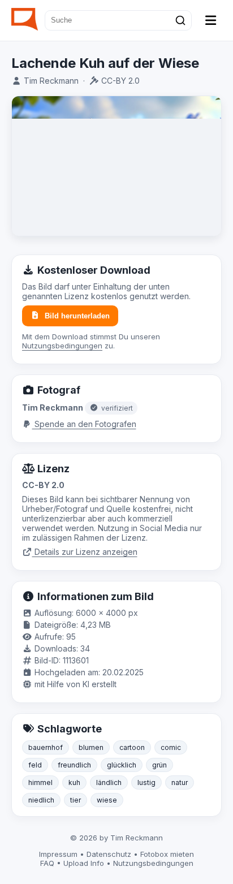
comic (171, 747)
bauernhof (45, 747)
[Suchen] (180, 20)
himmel (40, 782)
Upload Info (83, 863)
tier (75, 800)
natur (179, 782)
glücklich (121, 765)
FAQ (47, 863)
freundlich (74, 765)
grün (159, 765)
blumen (91, 747)
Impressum (58, 854)
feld (35, 765)
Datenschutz (109, 854)
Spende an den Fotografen (84, 424)
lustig (146, 782)
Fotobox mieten (167, 854)
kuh (74, 782)
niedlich (41, 800)
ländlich (109, 782)
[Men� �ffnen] (211, 20)
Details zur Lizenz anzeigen (84, 552)
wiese (107, 800)
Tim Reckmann (51, 80)
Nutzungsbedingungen (62, 345)
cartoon (132, 747)
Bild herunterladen (77, 316)
